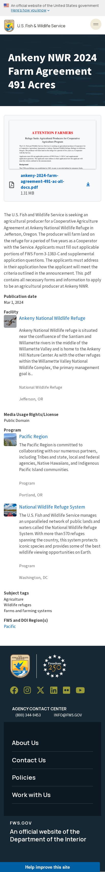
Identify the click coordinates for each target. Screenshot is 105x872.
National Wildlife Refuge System (52, 507)
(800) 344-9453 (28, 714)
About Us (25, 742)
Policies (24, 777)
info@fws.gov (68, 714)
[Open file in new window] (11, 185)
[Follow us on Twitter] (42, 690)
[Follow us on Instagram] (29, 690)
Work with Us (31, 794)
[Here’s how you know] (52, 8)
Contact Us (29, 760)
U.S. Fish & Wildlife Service (41, 26)
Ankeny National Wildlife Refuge (52, 318)
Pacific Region (33, 436)
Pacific (10, 626)
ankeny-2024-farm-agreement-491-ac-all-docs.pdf (42, 181)
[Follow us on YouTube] (82, 690)
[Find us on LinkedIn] (55, 690)
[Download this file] (89, 184)
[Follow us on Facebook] (16, 690)
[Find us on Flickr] (68, 690)
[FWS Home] (9, 26)
